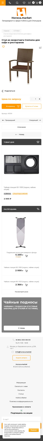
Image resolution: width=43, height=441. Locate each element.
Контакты (21, 390)
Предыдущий (10, 120)
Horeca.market (22, 18)
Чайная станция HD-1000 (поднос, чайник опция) (21, 267)
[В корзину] (26, 256)
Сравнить (40, 47)
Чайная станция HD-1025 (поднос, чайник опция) (21, 282)
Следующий (33, 120)
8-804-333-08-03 (23, 340)
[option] (21, 66)
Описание (21, 127)
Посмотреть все (21, 292)
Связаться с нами (21, 386)
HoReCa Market (21, 398)
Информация (21, 383)
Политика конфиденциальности (21, 401)
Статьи (21, 394)
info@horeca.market (23, 352)
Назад (21, 134)
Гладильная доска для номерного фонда (22, 252)
